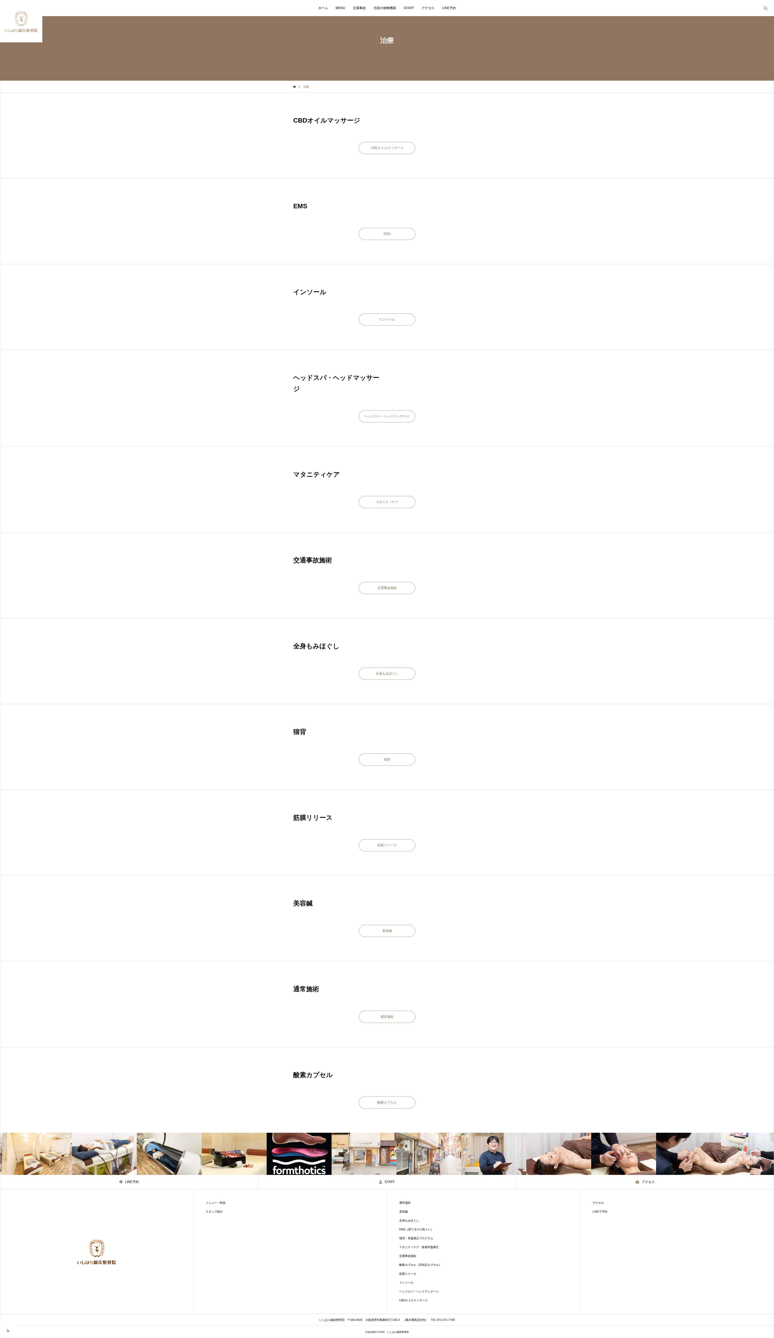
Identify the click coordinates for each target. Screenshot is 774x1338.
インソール (406, 1282)
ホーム (323, 8)
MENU (340, 8)
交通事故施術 (407, 1256)
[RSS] (8, 1330)
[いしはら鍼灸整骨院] (21, 21)
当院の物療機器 (384, 8)
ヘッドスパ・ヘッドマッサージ (419, 1291)
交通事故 (359, 8)
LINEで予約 (600, 1211)
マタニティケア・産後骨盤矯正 (419, 1247)
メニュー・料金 (216, 1202)
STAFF (409, 8)
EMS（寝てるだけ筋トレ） (416, 1229)
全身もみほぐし (409, 1220)
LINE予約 (449, 8)
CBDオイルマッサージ (413, 1300)
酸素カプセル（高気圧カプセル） (420, 1264)
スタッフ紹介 (214, 1211)
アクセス (428, 8)
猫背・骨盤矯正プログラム (416, 1238)
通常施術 (405, 1202)
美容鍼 (403, 1211)
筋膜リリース (407, 1273)
